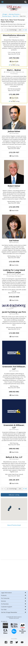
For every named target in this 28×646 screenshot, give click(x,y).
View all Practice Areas (13, 525)
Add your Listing (14, 495)
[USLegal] (14, 6)
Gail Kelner (14, 240)
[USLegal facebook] (6, 642)
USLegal (4, 14)
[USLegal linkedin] (11, 642)
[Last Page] (26, 30)
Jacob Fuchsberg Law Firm (14, 312)
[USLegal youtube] (22, 642)
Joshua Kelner (14, 131)
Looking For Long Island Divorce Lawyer (14, 271)
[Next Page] (24, 30)
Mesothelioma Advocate (14, 35)
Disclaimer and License (14, 618)
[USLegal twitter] (17, 642)
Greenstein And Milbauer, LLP (14, 367)
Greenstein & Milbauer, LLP (14, 426)
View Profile (14, 61)
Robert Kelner (14, 185)
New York (15, 16)
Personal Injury (6, 16)
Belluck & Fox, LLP (14, 457)
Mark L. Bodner (14, 70)
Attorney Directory (14, 14)
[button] (8, 510)
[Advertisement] (14, 543)
